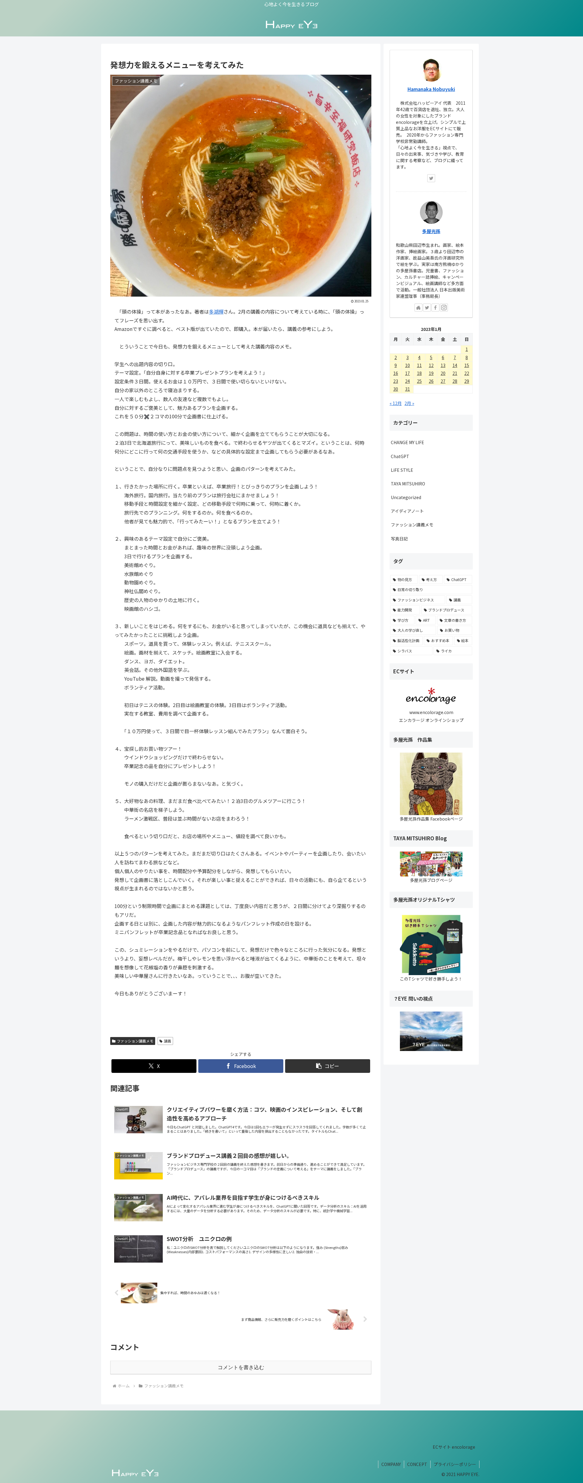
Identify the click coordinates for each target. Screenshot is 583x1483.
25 (419, 381)
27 (443, 381)
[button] (327, 1066)
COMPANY (391, 1464)
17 (407, 373)
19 (431, 373)
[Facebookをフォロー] (435, 307)
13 (443, 365)
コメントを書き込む (241, 1367)
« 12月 (396, 403)
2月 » (409, 403)
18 (419, 373)
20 (443, 373)
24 (407, 381)
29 (466, 381)
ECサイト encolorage (454, 1447)
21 (454, 373)
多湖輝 (216, 311)
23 (395, 381)
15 (466, 365)
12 (431, 365)
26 (431, 381)
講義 (167, 1040)
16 (395, 373)
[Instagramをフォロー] (444, 307)
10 (407, 365)
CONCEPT (417, 1464)
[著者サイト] (418, 307)
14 (454, 365)
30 (395, 389)
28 (454, 381)
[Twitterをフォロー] (431, 178)
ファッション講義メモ (135, 1040)
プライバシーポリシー (455, 1464)
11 (419, 365)
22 (466, 373)
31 (407, 389)
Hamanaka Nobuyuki (431, 89)
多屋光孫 (431, 231)
